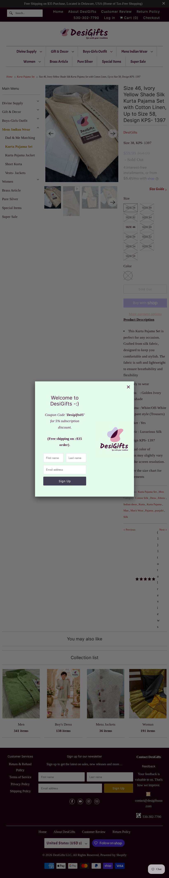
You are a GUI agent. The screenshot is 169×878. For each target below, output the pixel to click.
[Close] (128, 386)
